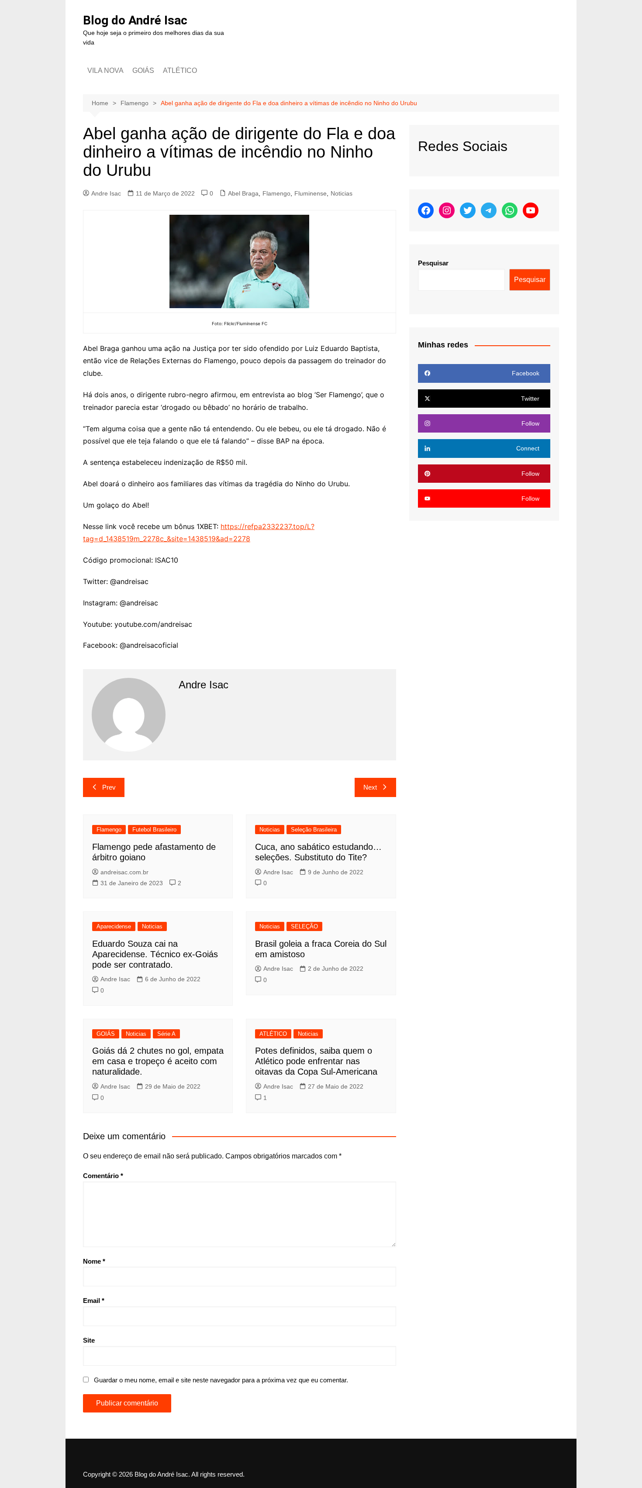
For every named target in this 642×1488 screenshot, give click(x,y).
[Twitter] (468, 210)
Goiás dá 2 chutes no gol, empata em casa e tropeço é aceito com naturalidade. (158, 1061)
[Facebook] (426, 210)
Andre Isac (106, 193)
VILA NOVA (105, 70)
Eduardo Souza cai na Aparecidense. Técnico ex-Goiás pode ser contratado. (155, 954)
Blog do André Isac (135, 20)
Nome (94, 1261)
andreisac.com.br (124, 872)
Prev (109, 787)
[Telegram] (489, 210)
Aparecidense (114, 926)
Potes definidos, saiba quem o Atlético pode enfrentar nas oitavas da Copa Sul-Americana (316, 1061)
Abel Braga (243, 193)
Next (370, 787)
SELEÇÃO (304, 926)
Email (93, 1300)
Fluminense (310, 193)
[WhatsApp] (510, 210)
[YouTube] (530, 210)
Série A (166, 1034)
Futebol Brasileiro (154, 829)
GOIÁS (143, 70)
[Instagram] (447, 210)
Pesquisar (433, 263)
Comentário (103, 1175)
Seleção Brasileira (314, 829)
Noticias (341, 193)
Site (89, 1340)
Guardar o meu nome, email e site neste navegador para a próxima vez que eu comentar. (221, 1380)
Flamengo (276, 193)
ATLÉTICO (180, 70)
